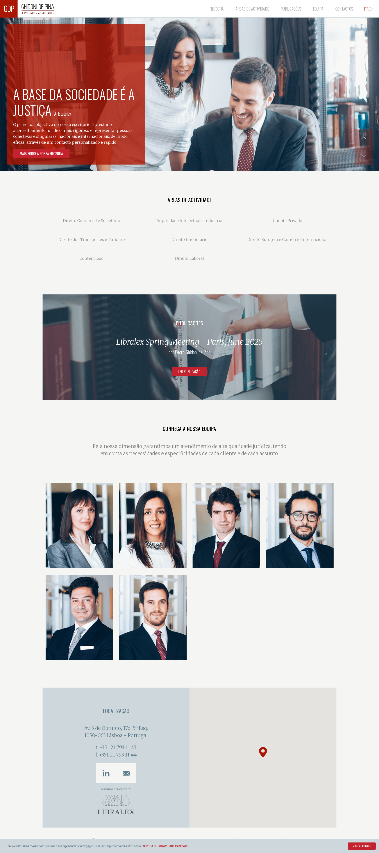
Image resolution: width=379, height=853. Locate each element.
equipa (318, 9)
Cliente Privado (287, 220)
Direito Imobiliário (189, 239)
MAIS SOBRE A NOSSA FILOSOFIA (41, 153)
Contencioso (91, 258)
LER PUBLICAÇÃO (189, 371)
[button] (263, 752)
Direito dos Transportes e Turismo (91, 239)
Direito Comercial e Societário (91, 220)
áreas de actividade (252, 9)
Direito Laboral (189, 258)
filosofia (216, 9)
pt (366, 9)
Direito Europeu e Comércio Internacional (287, 239)
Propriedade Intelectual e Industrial (189, 220)
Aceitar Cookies (361, 846)
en (372, 9)
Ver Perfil (61, 561)
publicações (291, 9)
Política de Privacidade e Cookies (164, 846)
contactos (344, 9)
